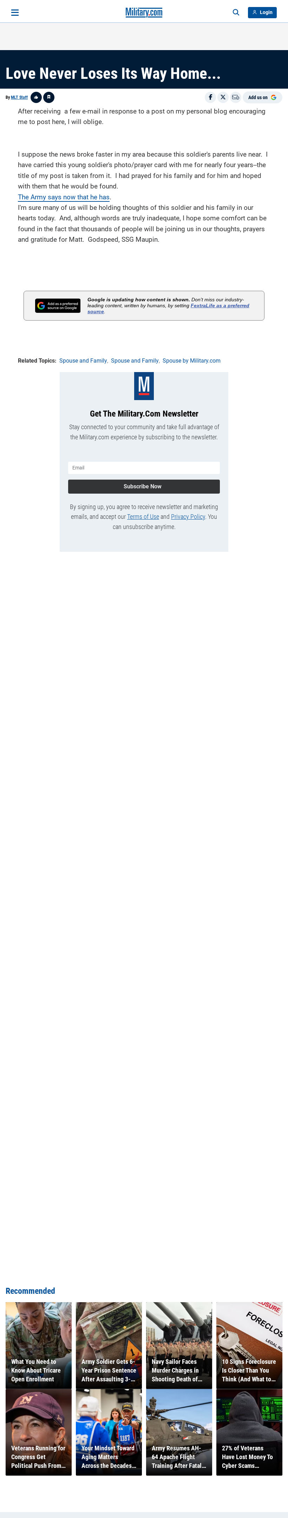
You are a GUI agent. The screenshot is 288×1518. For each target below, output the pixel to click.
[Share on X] (223, 97)
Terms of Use (143, 516)
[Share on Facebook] (210, 97)
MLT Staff (19, 97)
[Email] (235, 97)
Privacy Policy (188, 516)
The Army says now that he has (64, 197)
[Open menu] (15, 13)
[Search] (236, 12)
